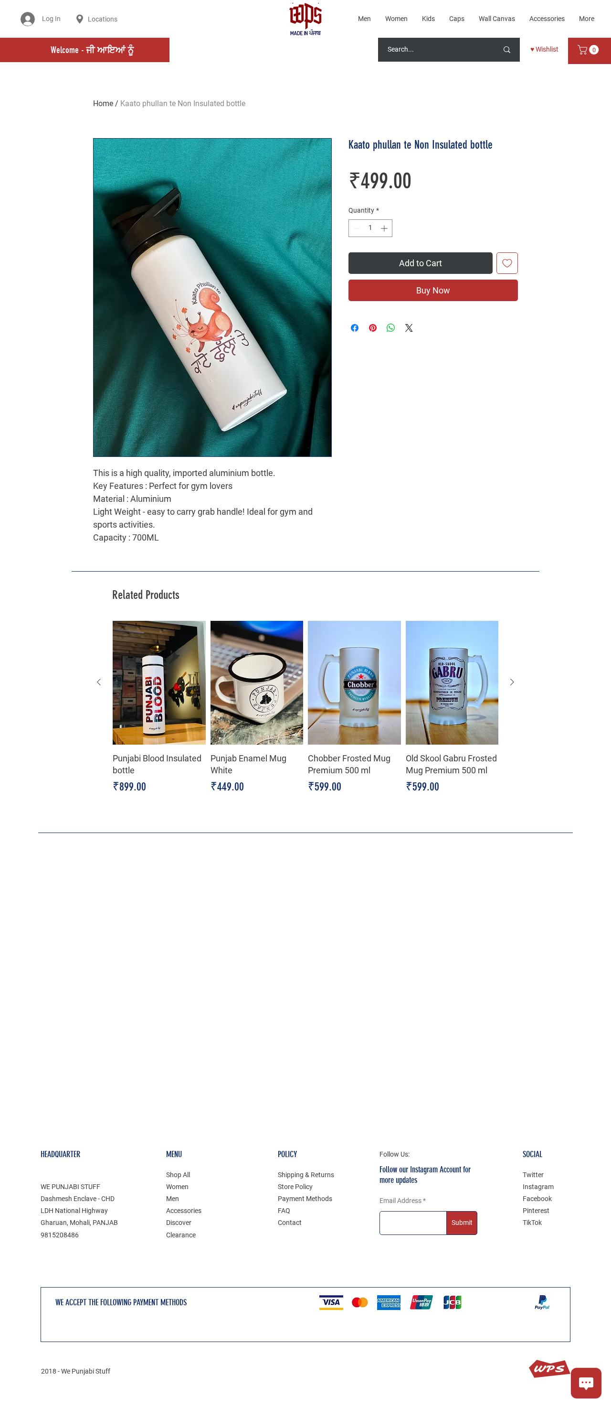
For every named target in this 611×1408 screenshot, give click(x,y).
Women (177, 1187)
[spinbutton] (370, 228)
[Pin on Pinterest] (373, 328)
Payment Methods (305, 1198)
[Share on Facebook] (354, 328)
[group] (305, 714)
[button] (589, 49)
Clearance (181, 1235)
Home (103, 103)
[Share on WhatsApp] (391, 328)
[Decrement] (356, 228)
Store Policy (295, 1187)
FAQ (284, 1210)
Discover (178, 1222)
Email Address (400, 1200)
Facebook (537, 1198)
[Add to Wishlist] (507, 263)
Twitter (533, 1175)
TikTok (532, 1222)
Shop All (178, 1175)
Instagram (538, 1187)
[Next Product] (512, 682)
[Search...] (507, 50)
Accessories (183, 1210)
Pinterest (536, 1210)
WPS (549, 1369)
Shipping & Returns (306, 1175)
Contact (290, 1222)
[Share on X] (409, 328)
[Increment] (385, 228)
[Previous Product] (99, 682)
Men (172, 1198)
